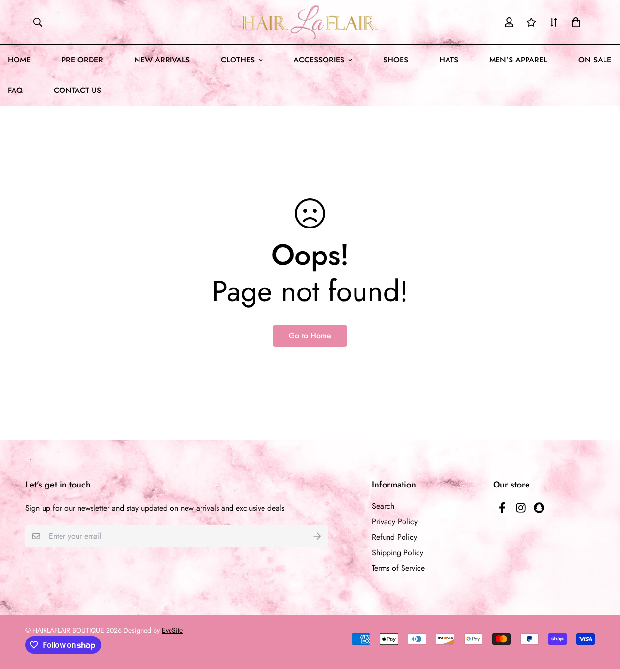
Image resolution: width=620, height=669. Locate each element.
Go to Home (310, 335)
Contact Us (77, 90)
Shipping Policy (397, 552)
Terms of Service (398, 568)
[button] (574, 22)
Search (383, 506)
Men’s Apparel (518, 59)
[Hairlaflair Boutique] (310, 22)
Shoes (395, 59)
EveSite (172, 630)
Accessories (319, 59)
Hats (448, 59)
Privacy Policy (395, 521)
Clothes (238, 59)
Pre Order (82, 59)
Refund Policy (394, 537)
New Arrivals (162, 59)
